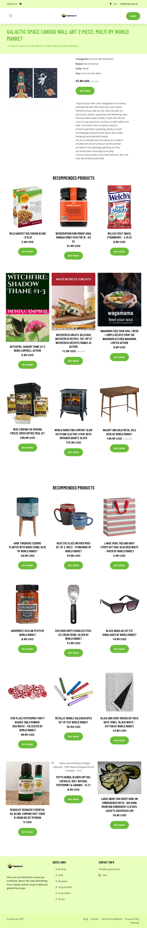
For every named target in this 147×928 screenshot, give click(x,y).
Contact (94, 919)
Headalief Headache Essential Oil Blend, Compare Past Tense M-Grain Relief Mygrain (27, 813)
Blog (85, 919)
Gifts (60, 875)
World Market (105, 59)
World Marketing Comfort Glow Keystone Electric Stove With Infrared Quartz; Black (73, 434)
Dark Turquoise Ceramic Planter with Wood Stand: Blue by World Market (27, 547)
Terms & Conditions (111, 919)
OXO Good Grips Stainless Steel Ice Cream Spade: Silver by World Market (73, 634)
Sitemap (134, 922)
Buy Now (85, 90)
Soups (61, 899)
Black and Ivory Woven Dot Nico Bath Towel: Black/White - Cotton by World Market (119, 722)
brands (93, 59)
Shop (133, 16)
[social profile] (20, 4)
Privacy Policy (132, 919)
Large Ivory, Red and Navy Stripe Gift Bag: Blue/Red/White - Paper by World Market (119, 547)
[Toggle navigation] (10, 15)
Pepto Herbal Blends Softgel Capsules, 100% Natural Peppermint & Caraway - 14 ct (73, 781)
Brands (62, 869)
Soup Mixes (64, 893)
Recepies (63, 881)
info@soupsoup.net (129, 3)
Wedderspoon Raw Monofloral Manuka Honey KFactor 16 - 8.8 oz (73, 237)
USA (115, 3)
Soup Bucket (65, 887)
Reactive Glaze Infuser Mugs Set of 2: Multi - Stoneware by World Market (73, 547)
